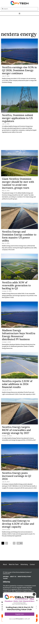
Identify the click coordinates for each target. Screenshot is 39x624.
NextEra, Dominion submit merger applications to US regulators (17, 118)
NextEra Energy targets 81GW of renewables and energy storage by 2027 (16, 430)
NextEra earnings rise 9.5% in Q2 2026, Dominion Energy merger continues (19, 70)
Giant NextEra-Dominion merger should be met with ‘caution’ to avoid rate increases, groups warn (18, 183)
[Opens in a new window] (6, 581)
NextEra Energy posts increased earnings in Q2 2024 (16, 475)
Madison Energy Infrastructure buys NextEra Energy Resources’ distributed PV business (18, 335)
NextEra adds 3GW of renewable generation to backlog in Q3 (16, 285)
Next (19, 543)
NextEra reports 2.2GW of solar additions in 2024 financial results (17, 384)
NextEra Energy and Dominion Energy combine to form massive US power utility (19, 236)
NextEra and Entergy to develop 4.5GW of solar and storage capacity (18, 523)
